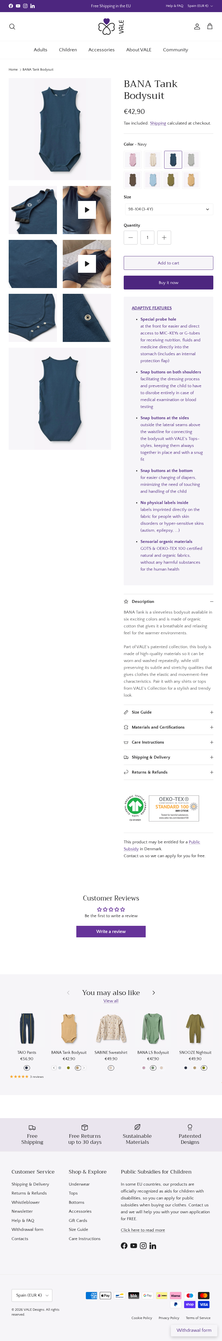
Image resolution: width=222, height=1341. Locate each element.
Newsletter (22, 1211)
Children (68, 49)
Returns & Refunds (29, 1193)
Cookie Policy (142, 1318)
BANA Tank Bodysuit (38, 70)
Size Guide (78, 1229)
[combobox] (169, 209)
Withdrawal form (27, 1229)
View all (111, 1000)
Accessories (101, 49)
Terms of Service (198, 1318)
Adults (40, 49)
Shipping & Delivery (30, 1184)
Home (13, 70)
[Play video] (87, 210)
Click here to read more (143, 1230)
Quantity (132, 225)
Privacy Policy (169, 1318)
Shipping (158, 123)
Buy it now (168, 282)
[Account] (196, 26)
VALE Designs (34, 1310)
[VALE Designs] (111, 26)
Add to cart (168, 263)
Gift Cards (78, 1220)
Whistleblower (26, 1202)
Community (175, 49)
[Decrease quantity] (131, 237)
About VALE (138, 49)
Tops (73, 1193)
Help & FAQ (174, 6)
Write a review (111, 931)
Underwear (79, 1184)
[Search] (12, 26)
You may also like (111, 993)
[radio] (133, 160)
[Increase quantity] (164, 237)
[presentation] (54, 1068)
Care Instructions (85, 1238)
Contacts (20, 1238)
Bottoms (76, 1202)
